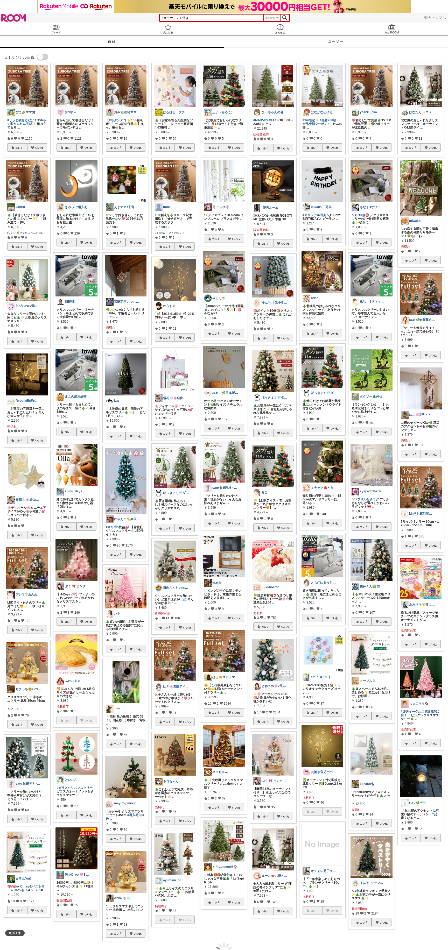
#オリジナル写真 (314, 215)
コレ (17, 147)
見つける (168, 29)
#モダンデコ (117, 120)
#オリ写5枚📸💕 (118, 527)
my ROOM (392, 29)
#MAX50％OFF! (264, 120)
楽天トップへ (435, 18)
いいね (39, 147)
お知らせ (280, 29)
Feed (56, 29)
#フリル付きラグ (367, 499)
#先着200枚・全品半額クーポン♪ (321, 122)
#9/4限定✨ (311, 120)
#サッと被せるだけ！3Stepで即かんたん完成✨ (26, 122)
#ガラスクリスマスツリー (75, 788)
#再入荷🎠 (134, 815)
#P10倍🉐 (362, 215)
